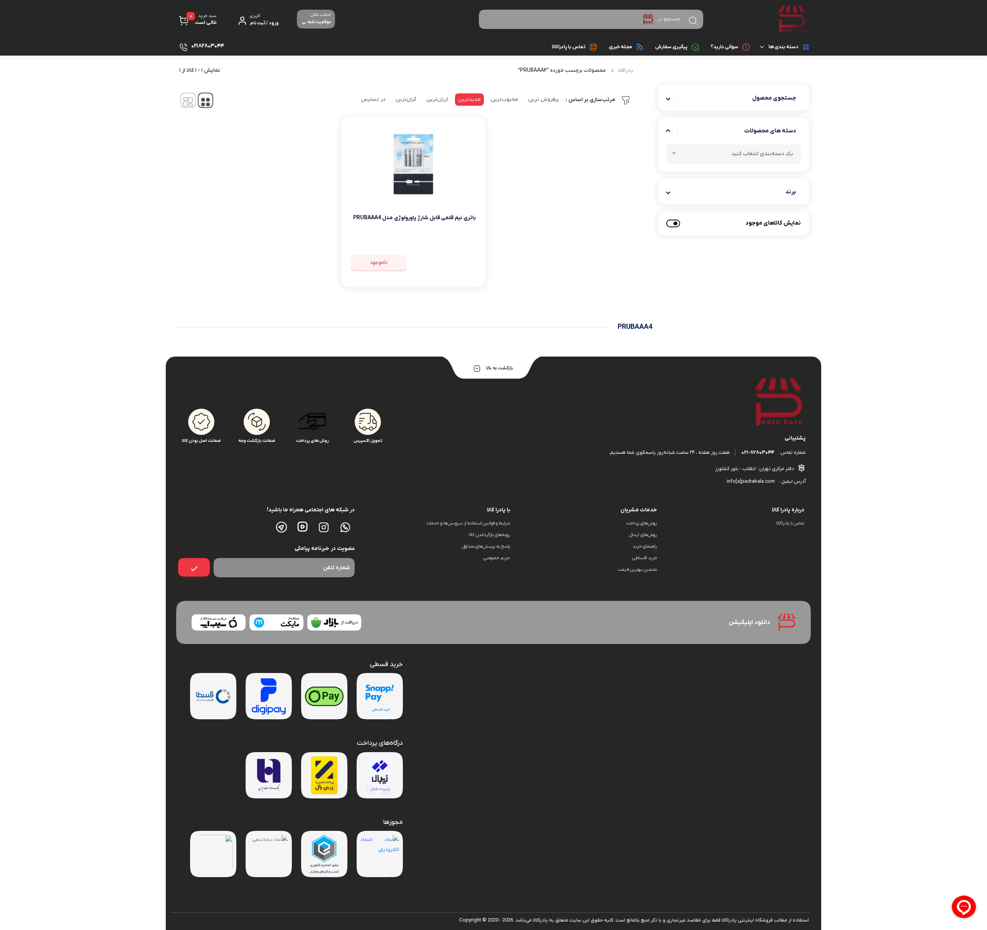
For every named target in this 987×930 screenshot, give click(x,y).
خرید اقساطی (644, 558)
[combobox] (733, 154)
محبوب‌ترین (504, 99)
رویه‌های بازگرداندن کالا (489, 535)
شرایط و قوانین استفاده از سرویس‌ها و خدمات (468, 523)
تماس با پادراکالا (569, 47)
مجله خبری (620, 47)
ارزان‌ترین (437, 99)
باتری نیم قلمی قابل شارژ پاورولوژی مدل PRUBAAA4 (414, 218)
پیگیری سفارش (671, 47)
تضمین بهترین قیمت (637, 569)
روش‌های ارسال (643, 535)
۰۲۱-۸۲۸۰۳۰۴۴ (757, 452)
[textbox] (733, 155)
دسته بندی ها (783, 47)
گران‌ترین (406, 99)
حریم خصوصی (496, 558)
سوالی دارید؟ (724, 47)
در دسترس (373, 99)
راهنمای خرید (645, 546)
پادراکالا (625, 70)
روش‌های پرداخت (641, 523)
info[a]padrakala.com (751, 481)
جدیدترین (469, 99)
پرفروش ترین (543, 99)
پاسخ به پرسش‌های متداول (486, 546)
